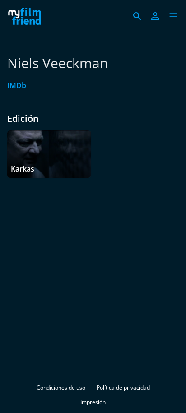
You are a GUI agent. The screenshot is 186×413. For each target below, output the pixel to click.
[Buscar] (137, 16)
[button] (173, 16)
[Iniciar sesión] (155, 16)
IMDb (16, 85)
